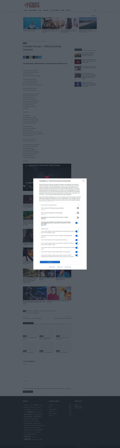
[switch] (77, 208)
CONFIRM (50, 262)
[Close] (84, 181)
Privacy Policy (68, 267)
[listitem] (60, 205)
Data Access (60, 267)
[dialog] (60, 224)
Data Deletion (52, 267)
